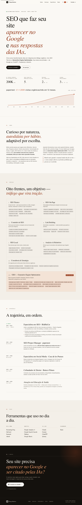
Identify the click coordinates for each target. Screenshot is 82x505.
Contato (73, 2)
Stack (58, 2)
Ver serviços (26, 67)
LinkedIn (51, 501)
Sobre (41, 2)
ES (67, 2)
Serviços (46, 2)
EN (62, 2)
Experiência (53, 2)
